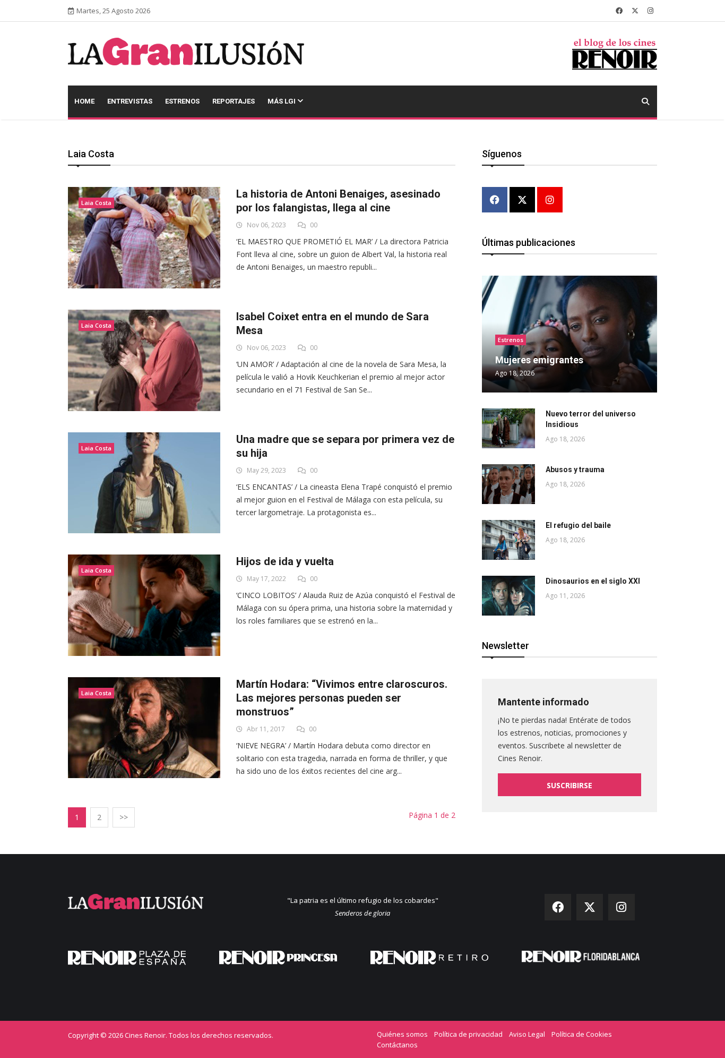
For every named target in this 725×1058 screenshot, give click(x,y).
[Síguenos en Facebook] (619, 10)
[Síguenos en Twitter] (635, 10)
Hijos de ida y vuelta (285, 561)
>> (123, 817)
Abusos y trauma (575, 469)
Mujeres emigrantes (539, 359)
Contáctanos (397, 1045)
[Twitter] (522, 200)
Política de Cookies (581, 1034)
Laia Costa (96, 203)
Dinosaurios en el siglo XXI (593, 581)
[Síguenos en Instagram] (650, 10)
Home (84, 101)
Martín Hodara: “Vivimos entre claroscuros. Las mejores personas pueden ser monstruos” (341, 698)
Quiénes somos (402, 1034)
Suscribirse (569, 785)
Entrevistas (129, 101)
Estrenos (182, 101)
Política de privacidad (468, 1034)
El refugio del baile (578, 525)
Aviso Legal (527, 1034)
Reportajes (233, 101)
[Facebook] (494, 200)
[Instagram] (550, 200)
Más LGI (282, 101)
